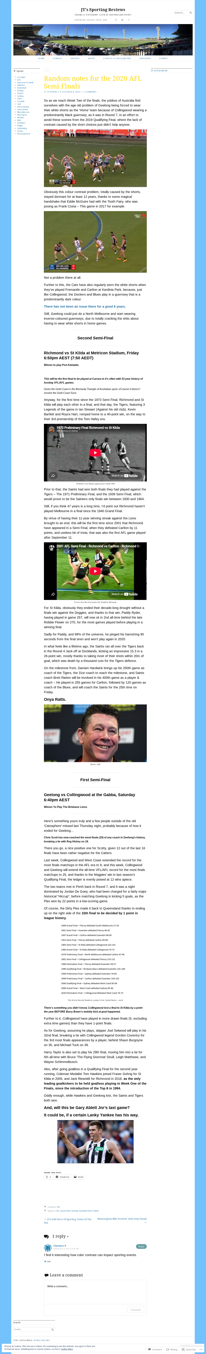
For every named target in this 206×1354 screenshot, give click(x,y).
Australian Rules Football (88, 1211)
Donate (163, 58)
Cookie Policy (67, 1349)
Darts (19, 98)
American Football (25, 82)
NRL (19, 120)
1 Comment (90, 92)
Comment (136, 1309)
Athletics (21, 85)
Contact (57, 58)
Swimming (22, 128)
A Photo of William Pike (117, 58)
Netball (20, 117)
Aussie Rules (65, 1211)
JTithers (52, 92)
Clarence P (59, 1245)
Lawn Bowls (22, 109)
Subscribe (145, 58)
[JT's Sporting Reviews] (103, 39)
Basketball (21, 88)
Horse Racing (23, 106)
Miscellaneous (23, 112)
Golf (19, 104)
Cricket (20, 93)
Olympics (21, 123)
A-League (21, 77)
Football (20, 101)
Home (41, 58)
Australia (74, 1211)
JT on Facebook (159, 70)
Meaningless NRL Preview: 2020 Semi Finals (122, 1218)
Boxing (20, 90)
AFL (19, 80)
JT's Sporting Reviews (103, 9)
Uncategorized (23, 133)
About (91, 58)
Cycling (20, 96)
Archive (75, 58)
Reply (141, 1246)
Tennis (20, 131)
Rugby (20, 125)
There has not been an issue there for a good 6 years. (85, 306)
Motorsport (22, 115)
